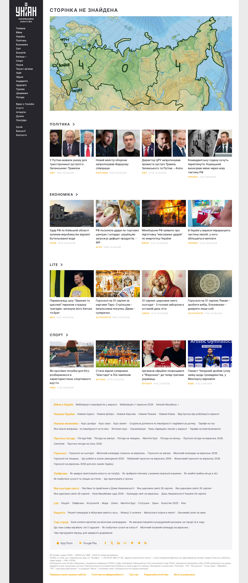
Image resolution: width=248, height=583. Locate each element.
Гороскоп (60, 453)
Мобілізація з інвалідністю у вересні (96, 404)
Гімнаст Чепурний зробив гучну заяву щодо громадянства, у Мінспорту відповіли (209, 375)
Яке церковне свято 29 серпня (71, 493)
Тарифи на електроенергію (205, 428)
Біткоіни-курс (119, 428)
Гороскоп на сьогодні (81, 453)
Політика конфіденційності (108, 574)
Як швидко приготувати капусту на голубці (94, 473)
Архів (19, 127)
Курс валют (120, 423)
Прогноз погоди (64, 438)
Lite (54, 265)
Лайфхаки (60, 473)
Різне (53, 243)
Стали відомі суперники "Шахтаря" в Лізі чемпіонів (113, 373)
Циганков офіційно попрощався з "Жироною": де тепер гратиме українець (163, 375)
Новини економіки (66, 423)
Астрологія (103, 317)
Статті (19, 108)
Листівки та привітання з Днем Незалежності (108, 488)
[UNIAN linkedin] (118, 543)
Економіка (22, 44)
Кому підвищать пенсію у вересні (167, 428)
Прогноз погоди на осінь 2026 (84, 443)
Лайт (19, 73)
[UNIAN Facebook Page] (105, 543)
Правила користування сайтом (68, 574)
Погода (20, 97)
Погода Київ (84, 438)
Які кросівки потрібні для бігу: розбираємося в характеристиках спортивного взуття (70, 377)
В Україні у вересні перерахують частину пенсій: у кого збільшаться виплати (209, 234)
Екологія (21, 52)
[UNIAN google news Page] (125, 543)
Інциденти (22, 81)
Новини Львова (147, 413)
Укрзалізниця (138, 428)
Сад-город (61, 522)
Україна (20, 36)
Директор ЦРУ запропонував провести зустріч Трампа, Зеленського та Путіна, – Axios (162, 164)
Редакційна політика (156, 574)
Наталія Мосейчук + (167, 404)
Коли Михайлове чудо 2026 (108, 493)
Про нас (134, 574)
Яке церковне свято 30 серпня (193, 488)
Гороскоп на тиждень (66, 458)
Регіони (20, 56)
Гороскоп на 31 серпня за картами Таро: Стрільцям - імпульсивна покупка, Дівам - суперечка (115, 306)
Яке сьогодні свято (66, 488)
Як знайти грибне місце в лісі (200, 473)
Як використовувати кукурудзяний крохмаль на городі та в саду (166, 522)
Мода (105, 503)
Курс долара (88, 423)
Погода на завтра (104, 438)
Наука (19, 64)
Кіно (183, 503)
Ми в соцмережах (184, 574)
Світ (18, 48)
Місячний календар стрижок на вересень (121, 453)
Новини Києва (167, 413)
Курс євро (105, 423)
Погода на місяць (170, 438)
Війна (19, 32)
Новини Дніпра (105, 413)
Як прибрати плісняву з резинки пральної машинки (151, 473)
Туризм (20, 89)
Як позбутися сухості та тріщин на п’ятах (77, 478)
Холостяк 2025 (169, 503)
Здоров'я (21, 85)
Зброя (19, 77)
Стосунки (143, 503)
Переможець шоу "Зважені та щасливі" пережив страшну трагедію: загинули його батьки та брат (71, 306)
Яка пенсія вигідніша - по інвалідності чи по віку (81, 428)
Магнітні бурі (150, 438)
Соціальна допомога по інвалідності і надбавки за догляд (162, 423)
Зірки (155, 503)
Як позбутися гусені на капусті (119, 527)
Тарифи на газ (206, 423)
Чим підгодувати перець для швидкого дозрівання (83, 532)
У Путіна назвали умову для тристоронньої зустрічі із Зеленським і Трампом (68, 164)
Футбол (101, 379)
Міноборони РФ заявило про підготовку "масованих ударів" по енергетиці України (162, 234)
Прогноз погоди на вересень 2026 (203, 438)
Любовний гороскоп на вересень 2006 (149, 458)
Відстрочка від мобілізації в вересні (198, 413)
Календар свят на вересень (143, 493)
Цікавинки (22, 93)
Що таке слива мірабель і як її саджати (76, 527)
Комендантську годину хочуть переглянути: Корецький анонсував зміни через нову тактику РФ (208, 166)
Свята (146, 313)
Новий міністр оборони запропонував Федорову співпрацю (112, 164)
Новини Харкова (126, 413)
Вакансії (20, 131)
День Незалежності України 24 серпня (183, 493)
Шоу (52, 317)
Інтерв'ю (21, 112)
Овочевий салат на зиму (192, 512)
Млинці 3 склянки (131, 512)
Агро (99, 247)
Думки (20, 116)
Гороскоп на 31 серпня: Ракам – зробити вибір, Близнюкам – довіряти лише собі (209, 304)
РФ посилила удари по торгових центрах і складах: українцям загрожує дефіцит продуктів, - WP (117, 236)
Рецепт (65, 503)
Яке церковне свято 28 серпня (155, 488)
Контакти (21, 135)
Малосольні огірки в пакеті (159, 512)
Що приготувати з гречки (118, 478)
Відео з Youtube (25, 104)
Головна (20, 28)
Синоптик (59, 443)
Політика (21, 40)
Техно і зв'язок (24, 69)
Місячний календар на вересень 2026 (195, 453)
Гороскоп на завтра (159, 453)
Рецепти (59, 512)
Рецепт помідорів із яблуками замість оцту (93, 512)
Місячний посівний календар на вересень (164, 527)
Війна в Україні (63, 404)
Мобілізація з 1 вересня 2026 (136, 404)
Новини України (64, 414)
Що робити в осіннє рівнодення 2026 (103, 458)
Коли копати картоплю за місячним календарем (98, 522)
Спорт (19, 60)
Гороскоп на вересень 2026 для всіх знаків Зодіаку (84, 463)
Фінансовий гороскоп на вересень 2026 (197, 458)
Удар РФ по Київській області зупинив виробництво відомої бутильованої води (70, 234)
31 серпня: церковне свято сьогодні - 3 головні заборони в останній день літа (163, 304)
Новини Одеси (85, 413)
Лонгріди (21, 120)
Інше (53, 387)
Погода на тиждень (128, 438)
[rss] (145, 543)
